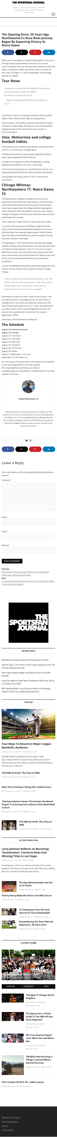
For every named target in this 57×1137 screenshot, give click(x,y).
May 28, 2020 (29, 860)
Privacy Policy (8, 1130)
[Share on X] (21, 52)
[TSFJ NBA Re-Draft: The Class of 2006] (9, 825)
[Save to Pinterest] (35, 52)
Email (5, 531)
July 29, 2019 (40, 929)
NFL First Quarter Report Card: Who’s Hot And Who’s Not (40, 1038)
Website (5, 545)
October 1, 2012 (32, 1049)
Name (5, 517)
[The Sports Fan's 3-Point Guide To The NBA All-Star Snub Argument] (13, 1013)
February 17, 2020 (42, 917)
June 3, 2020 (31, 977)
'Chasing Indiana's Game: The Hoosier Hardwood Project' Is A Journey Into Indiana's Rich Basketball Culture (28, 804)
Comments (28, 986)
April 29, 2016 (46, 1067)
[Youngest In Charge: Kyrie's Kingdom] (13, 995)
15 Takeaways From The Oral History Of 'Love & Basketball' (34, 911)
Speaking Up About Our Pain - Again (21, 974)
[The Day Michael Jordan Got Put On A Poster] (9, 886)
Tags (46, 986)
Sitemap (5, 1126)
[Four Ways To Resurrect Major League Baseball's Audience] (28, 724)
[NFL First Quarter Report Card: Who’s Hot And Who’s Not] (13, 1035)
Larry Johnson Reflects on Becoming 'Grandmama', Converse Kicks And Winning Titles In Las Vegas (25, 852)
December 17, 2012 (33, 1006)
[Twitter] (26, 440)
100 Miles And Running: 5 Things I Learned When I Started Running (39, 1059)
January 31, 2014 (33, 1027)
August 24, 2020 (30, 791)
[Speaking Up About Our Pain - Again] (28, 965)
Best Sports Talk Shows (11, 1117)
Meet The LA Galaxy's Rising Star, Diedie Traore (26, 787)
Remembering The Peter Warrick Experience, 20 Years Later (36, 923)
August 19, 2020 (30, 811)
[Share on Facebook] (8, 52)
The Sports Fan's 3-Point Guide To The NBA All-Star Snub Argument (39, 1016)
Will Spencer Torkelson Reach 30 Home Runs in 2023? (25, 660)
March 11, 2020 (24, 899)
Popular (11, 986)
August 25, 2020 (30, 777)
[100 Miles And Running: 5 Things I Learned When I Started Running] (13, 1056)
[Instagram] (30, 440)
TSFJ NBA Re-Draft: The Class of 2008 (21, 772)
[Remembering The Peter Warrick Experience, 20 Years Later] (9, 924)
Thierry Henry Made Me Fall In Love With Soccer (27, 895)
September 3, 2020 (31, 752)
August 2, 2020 (47, 829)
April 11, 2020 (40, 889)
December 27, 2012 (24, 1086)
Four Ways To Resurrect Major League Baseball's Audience (26, 745)
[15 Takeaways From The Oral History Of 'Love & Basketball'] (9, 911)
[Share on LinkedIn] (49, 52)
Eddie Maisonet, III (26, 889)
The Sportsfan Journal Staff (12, 752)
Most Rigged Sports (10, 1121)
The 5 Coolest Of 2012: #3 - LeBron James (23, 1082)
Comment (6, 480)
